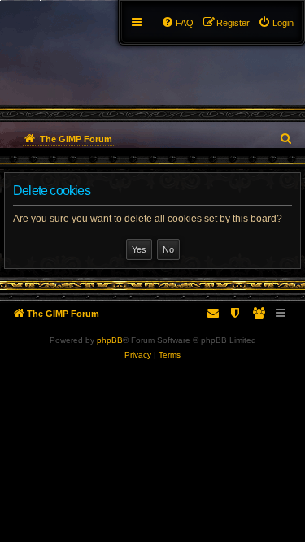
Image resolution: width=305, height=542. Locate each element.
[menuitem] (276, 23)
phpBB (110, 340)
